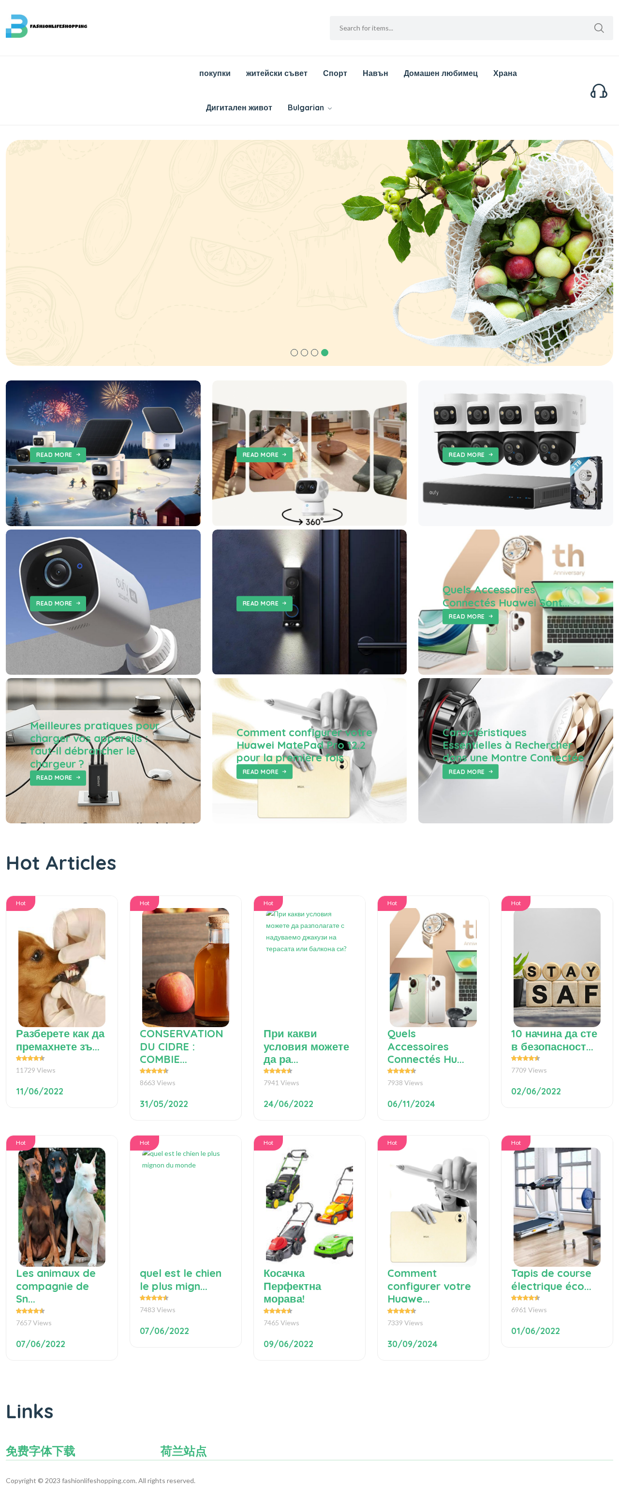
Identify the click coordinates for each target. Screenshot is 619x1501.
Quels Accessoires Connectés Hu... (425, 1046)
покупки (215, 73)
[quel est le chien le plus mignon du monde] (185, 1207)
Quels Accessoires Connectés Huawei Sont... (506, 596)
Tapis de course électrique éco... (551, 1279)
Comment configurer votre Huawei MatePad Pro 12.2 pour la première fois (304, 744)
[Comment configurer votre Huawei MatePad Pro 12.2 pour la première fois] (433, 1207)
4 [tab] (324, 352)
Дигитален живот (239, 107)
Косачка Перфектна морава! (292, 1285)
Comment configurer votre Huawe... (429, 1285)
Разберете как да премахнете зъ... (60, 1040)
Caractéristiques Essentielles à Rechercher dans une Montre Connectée (513, 744)
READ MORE (54, 454)
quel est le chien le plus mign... (180, 1279)
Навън (375, 73)
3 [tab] (314, 352)
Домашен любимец (441, 73)
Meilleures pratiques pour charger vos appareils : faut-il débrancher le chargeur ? (95, 745)
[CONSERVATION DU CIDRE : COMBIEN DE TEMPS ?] (185, 967)
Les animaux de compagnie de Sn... (56, 1285)
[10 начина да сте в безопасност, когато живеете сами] (557, 967)
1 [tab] (294, 352)
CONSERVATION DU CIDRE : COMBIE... (181, 1046)
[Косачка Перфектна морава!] (309, 1207)
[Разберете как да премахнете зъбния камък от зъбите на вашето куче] (61, 967)
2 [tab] (304, 352)
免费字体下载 (40, 1450)
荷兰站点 (184, 1450)
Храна (505, 73)
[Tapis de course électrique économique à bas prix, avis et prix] (557, 1207)
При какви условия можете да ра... (306, 1046)
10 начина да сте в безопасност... (554, 1040)
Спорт (335, 73)
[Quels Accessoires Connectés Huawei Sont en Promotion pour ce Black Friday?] (433, 967)
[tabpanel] (309, 253)
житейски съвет (277, 73)
